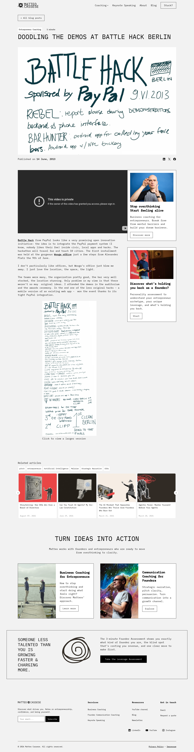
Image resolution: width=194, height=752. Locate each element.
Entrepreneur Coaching (30, 29)
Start (136, 316)
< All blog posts (31, 18)
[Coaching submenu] (107, 5)
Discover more (141, 235)
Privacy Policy (156, 746)
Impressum (171, 746)
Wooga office (63, 254)
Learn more (69, 608)
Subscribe (52, 719)
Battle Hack (26, 240)
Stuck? (168, 5)
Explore (149, 608)
